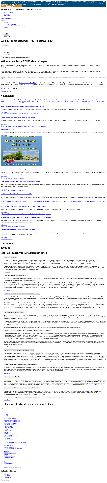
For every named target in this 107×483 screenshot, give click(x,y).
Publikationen (7, 438)
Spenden (6, 14)
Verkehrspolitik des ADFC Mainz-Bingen (15, 25)
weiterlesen (7, 290)
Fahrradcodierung (8, 427)
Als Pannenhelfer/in (9, 459)
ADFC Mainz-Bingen (10, 24)
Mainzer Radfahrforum (10, 447)
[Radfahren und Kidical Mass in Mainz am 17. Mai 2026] (53, 190)
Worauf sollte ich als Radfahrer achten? (14, 312)
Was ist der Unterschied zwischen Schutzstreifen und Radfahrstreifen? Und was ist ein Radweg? (28, 330)
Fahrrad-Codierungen (63, 77)
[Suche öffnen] (3, 20)
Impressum (7, 474)
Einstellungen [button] (9, 6)
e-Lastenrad (7, 429)
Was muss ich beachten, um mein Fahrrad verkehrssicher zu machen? (22, 293)
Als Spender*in (8, 454)
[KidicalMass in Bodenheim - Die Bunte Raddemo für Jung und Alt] (53, 226)
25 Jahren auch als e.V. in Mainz (27, 83)
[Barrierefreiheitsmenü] (1, 20)
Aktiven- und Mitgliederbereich (12, 467)
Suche (6, 36)
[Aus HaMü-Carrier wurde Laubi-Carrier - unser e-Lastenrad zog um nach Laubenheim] (53, 214)
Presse (5, 30)
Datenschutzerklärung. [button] (61, 4)
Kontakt (6, 433)
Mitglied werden (8, 12)
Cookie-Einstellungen (9, 477)
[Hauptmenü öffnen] (4, 20)
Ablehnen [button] (3, 6)
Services (6, 432)
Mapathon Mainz (8, 445)
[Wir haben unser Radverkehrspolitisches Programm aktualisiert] (53, 114)
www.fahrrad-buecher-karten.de (96, 384)
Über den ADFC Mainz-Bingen (12, 420)
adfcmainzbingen (26, 88)
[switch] (13, 51)
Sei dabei (6, 27)
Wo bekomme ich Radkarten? (12, 376)
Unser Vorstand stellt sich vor (11, 421)
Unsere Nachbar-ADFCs (10, 435)
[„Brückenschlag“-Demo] (53, 126)
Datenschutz (7, 475)
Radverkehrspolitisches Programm (13, 448)
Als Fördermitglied (9, 457)
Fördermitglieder (8, 439)
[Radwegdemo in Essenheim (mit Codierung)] (53, 151)
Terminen (74, 77)
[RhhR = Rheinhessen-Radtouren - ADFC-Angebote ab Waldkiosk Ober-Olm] (53, 101)
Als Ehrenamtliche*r (9, 456)
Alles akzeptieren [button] (17, 6)
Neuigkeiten (7, 22)
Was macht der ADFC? (10, 257)
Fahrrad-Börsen (86, 77)
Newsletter (7, 15)
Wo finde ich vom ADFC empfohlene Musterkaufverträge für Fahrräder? (22, 388)
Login (5, 32)
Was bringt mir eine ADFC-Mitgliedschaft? (15, 275)
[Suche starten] (2, 47)
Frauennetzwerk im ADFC (11, 424)
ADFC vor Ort (8, 436)
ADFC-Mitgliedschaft (10, 453)
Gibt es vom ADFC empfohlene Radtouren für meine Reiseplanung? (21, 364)
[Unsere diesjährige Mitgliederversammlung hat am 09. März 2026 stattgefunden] (53, 202)
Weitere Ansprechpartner (10, 423)
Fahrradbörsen (8, 426)
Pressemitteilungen (9, 463)
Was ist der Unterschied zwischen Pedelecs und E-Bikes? (19, 350)
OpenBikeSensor (8, 430)
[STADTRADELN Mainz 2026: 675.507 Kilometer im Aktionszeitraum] (53, 178)
